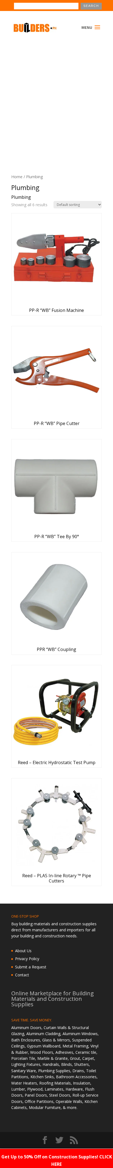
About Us (23, 950)
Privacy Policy (27, 958)
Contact (22, 974)
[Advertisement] (56, 97)
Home (16, 176)
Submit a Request (30, 966)
